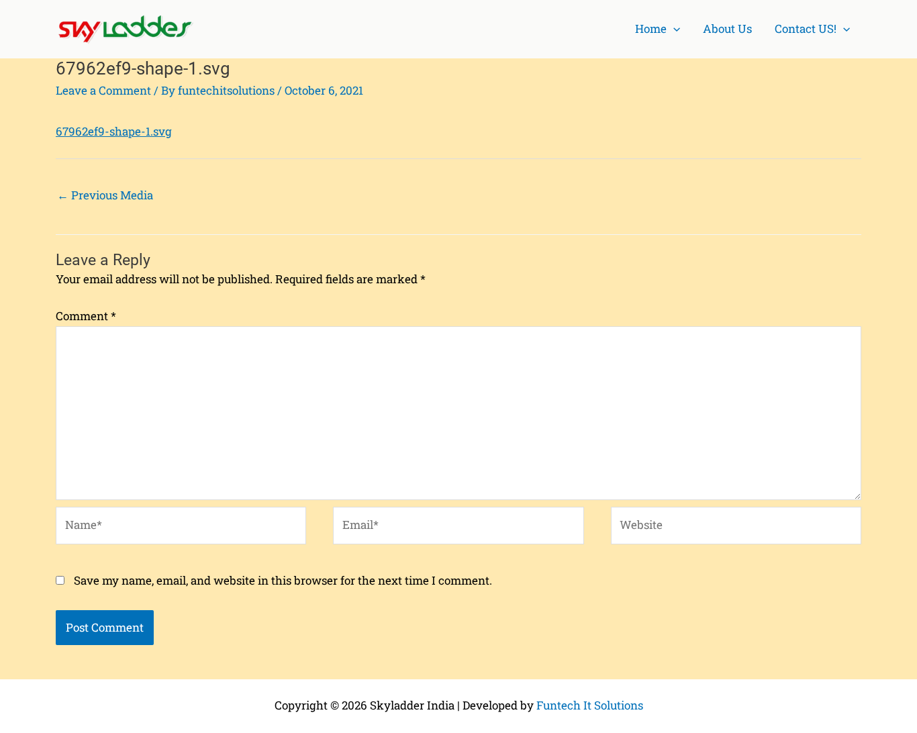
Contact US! (805, 28)
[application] (673, 29)
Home (651, 28)
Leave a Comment (103, 90)
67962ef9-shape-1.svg (114, 131)
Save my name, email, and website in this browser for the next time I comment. (283, 580)
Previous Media (105, 195)
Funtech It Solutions (589, 705)
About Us (727, 28)
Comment (86, 316)
